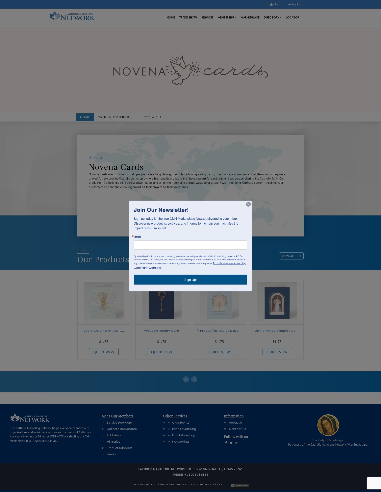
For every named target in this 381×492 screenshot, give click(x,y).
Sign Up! (190, 279)
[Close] (248, 204)
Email (137, 236)
